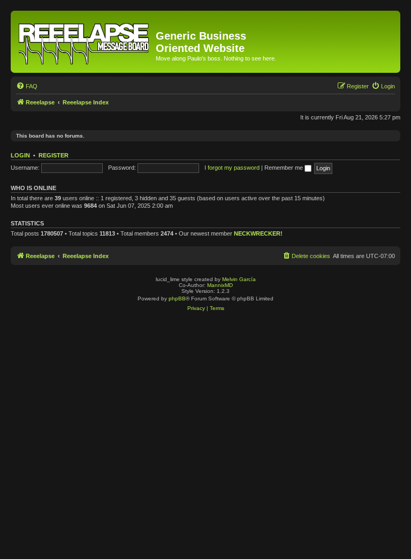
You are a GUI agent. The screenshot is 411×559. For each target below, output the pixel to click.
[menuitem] (26, 86)
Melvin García (239, 279)
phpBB (177, 298)
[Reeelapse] (84, 42)
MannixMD (220, 285)
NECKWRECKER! (258, 233)
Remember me (284, 167)
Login (20, 155)
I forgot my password (232, 167)
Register (53, 155)
